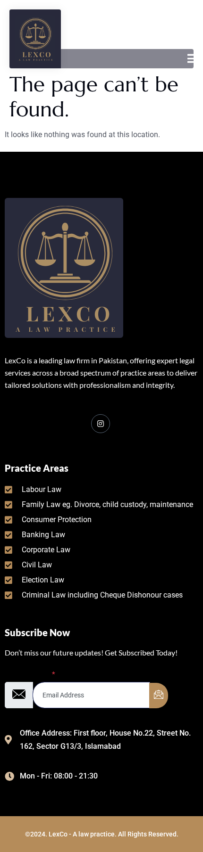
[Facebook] (100, 423)
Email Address (30, 674)
